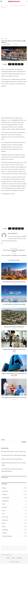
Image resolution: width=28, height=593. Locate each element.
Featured (14, 507)
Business (14, 488)
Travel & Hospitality (14, 536)
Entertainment (14, 497)
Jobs (14, 513)
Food (14, 510)
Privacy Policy (19, 557)
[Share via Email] (22, 64)
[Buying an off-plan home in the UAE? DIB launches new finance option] (14, 363)
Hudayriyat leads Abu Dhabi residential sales (14, 326)
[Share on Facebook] (13, 64)
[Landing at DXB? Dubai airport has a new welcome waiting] (14, 338)
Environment (14, 500)
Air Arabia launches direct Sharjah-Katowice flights (14, 304)
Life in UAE (14, 517)
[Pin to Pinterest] (19, 64)
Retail (7, 5)
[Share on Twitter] (16, 64)
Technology (14, 529)
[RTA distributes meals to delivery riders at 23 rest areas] (14, 387)
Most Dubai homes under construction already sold (14, 281)
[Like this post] (10, 64)
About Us (8, 557)
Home (2, 5)
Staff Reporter (8, 44)
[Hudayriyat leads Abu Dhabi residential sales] (14, 316)
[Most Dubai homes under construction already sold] (14, 271)
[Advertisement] (14, 24)
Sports (14, 526)
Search (3, 439)
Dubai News (14, 491)
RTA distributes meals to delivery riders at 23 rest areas (14, 397)
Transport (14, 533)
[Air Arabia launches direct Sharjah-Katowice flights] (14, 293)
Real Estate (14, 520)
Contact (13, 557)
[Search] (26, 1)
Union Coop (9, 120)
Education (14, 494)
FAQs (14, 504)
